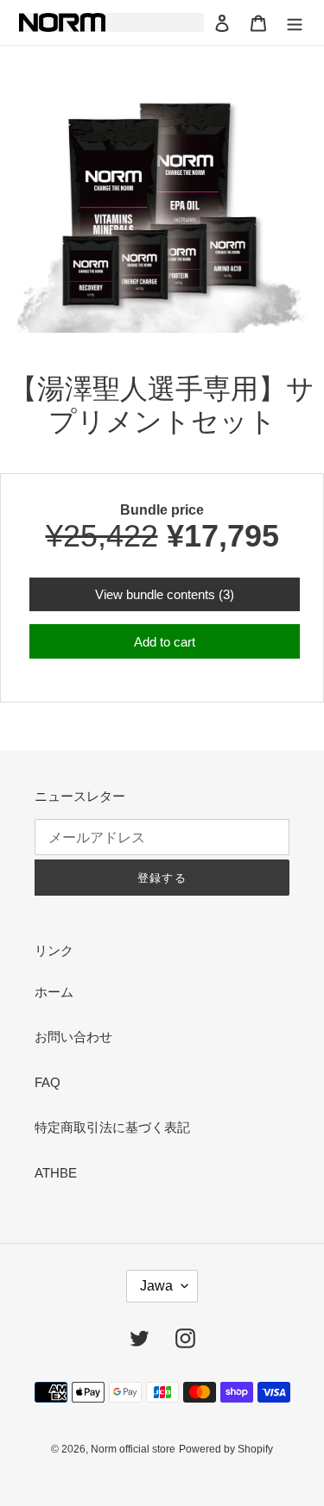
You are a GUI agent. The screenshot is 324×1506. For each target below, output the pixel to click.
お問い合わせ (73, 1036)
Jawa (156, 1285)
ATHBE (56, 1172)
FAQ (47, 1082)
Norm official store (133, 1449)
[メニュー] (294, 22)
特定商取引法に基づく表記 (112, 1127)
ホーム (54, 991)
